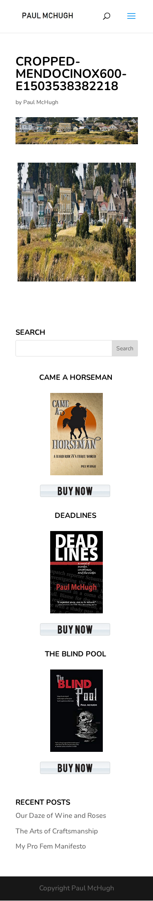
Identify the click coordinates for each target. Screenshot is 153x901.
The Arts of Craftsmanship (57, 831)
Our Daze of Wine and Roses (61, 815)
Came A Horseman (75, 377)
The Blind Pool (75, 654)
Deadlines (75, 515)
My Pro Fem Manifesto (51, 846)
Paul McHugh (40, 102)
